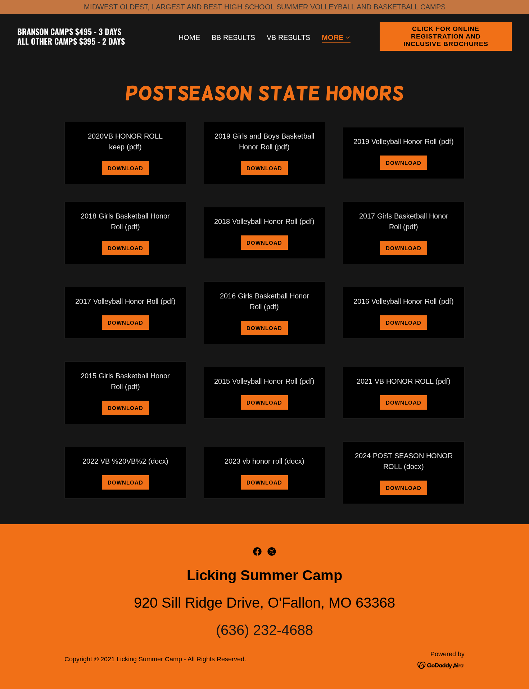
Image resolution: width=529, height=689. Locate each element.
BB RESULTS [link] (233, 37)
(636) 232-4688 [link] (264, 630)
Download (125, 168)
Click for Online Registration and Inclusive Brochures (445, 36)
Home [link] (189, 37)
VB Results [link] (288, 37)
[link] (83, 42)
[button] (336, 38)
